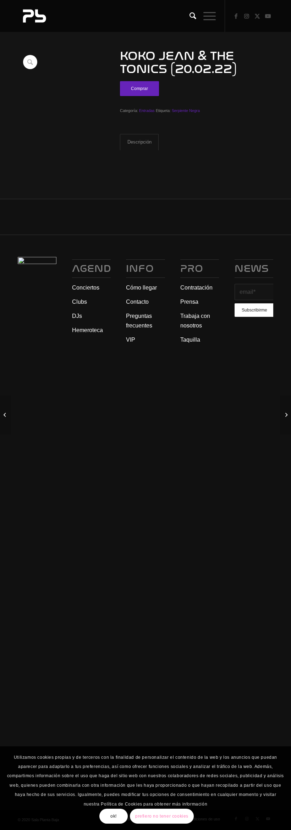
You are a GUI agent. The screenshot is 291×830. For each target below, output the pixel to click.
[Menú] (206, 16)
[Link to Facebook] (236, 16)
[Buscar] (189, 16)
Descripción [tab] (139, 142)
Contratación (196, 288)
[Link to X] (257, 16)
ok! (113, 816)
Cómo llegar (141, 288)
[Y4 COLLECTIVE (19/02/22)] (5, 415)
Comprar (139, 88)
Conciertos (85, 288)
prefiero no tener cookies (161, 816)
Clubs (79, 302)
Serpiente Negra (186, 110)
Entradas (147, 110)
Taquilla (190, 340)
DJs (77, 316)
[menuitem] (189, 16)
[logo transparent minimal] (34, 16)
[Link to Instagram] (246, 16)
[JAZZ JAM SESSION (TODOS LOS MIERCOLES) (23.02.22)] (285, 415)
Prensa (189, 302)
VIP (130, 340)
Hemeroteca (87, 330)
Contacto (137, 302)
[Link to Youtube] (268, 16)
